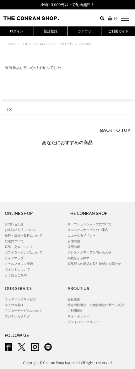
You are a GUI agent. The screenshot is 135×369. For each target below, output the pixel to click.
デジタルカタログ (17, 316)
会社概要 (74, 299)
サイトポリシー (78, 316)
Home (10, 44)
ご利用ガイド (118, 31)
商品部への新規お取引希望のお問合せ (94, 264)
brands (67, 44)
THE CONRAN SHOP (38, 44)
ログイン (17, 31)
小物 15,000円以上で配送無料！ (67, 4)
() (116, 18)
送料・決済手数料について (23, 235)
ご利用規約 (75, 310)
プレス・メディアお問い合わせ (89, 252)
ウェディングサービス (20, 299)
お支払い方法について (20, 230)
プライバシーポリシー (83, 322)
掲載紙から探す (78, 258)
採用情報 (74, 247)
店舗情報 (74, 241)
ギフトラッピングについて (23, 252)
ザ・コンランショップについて (89, 224)
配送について (14, 241)
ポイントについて (17, 269)
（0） (9, 109)
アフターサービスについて (23, 310)
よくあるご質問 (16, 275)
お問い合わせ (14, 224)
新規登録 (50, 31)
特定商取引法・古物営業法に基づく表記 (96, 305)
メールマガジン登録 (19, 264)
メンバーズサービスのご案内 (88, 230)
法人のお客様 (14, 305)
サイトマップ (14, 258)
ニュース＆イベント (82, 235)
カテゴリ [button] (84, 31)
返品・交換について (19, 247)
